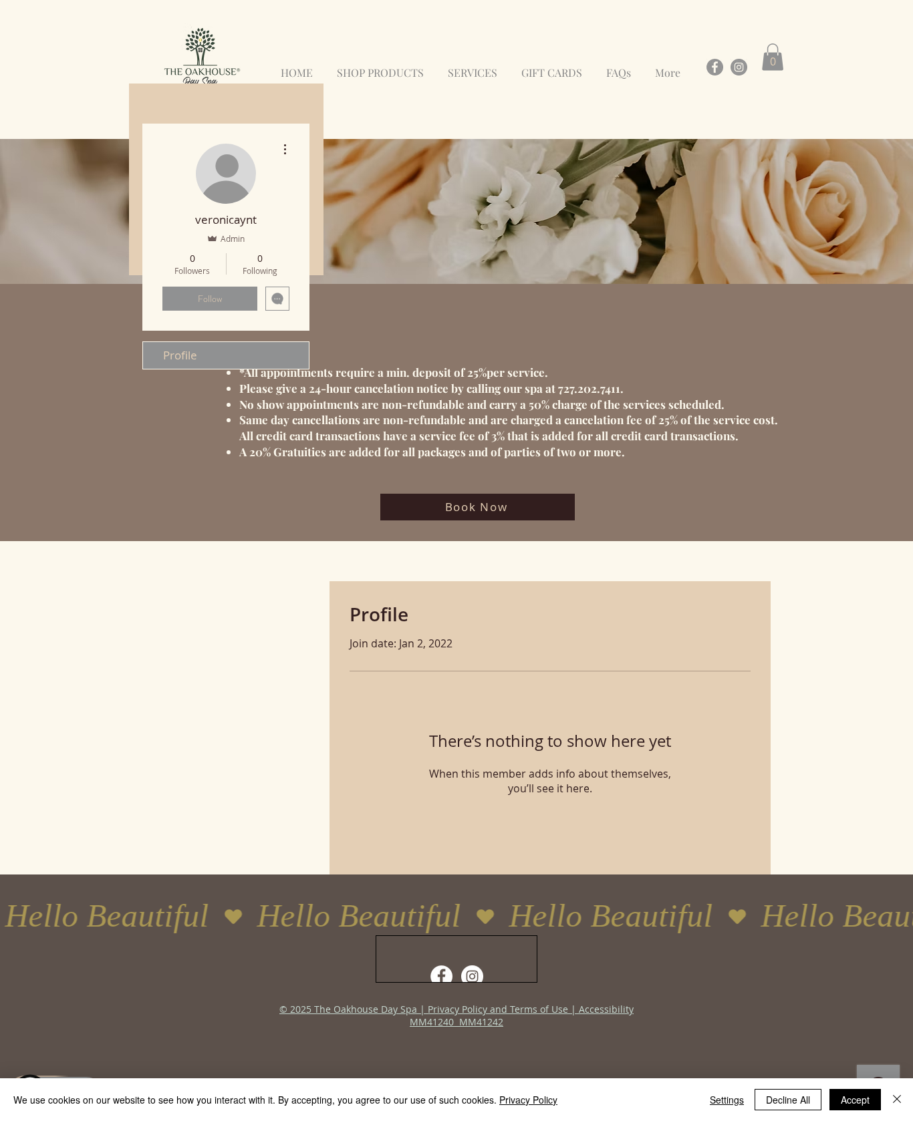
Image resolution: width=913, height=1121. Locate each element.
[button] (772, 57)
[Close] (897, 1099)
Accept (855, 1099)
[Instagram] (739, 67)
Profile (180, 355)
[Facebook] (714, 67)
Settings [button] (727, 1099)
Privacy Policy (528, 1099)
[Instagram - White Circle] (472, 976)
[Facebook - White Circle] (441, 976)
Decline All (788, 1099)
